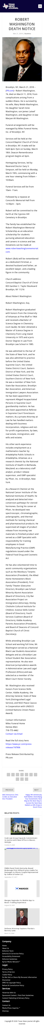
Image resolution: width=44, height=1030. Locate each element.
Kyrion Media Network (10, 962)
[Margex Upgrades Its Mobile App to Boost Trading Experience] (22, 888)
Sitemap (5, 1011)
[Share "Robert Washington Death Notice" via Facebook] (8, 774)
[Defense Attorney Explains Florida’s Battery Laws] (22, 916)
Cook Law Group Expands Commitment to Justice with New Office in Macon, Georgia (21, 840)
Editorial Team (8, 951)
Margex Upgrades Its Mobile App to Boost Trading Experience (19, 901)
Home (4, 946)
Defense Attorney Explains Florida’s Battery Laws (20, 929)
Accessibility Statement (11, 956)
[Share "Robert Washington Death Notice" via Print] (26, 779)
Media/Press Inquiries (10, 1008)
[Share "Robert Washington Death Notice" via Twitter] (13, 774)
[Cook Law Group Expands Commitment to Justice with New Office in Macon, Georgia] (22, 826)
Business (27, 33)
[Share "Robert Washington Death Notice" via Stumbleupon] (17, 779)
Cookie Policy (7, 975)
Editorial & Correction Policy (13, 954)
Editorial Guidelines (9, 959)
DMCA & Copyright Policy (11, 983)
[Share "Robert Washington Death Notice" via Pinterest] (26, 774)
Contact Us (6, 1005)
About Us (5, 948)
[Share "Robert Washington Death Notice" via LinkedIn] (31, 774)
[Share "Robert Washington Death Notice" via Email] (22, 779)
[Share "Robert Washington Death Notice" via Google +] (17, 774)
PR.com (9, 90)
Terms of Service (8, 972)
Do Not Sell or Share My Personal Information (19, 977)
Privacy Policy (7, 969)
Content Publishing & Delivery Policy (15, 998)
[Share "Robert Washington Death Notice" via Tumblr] (22, 774)
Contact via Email (14, 733)
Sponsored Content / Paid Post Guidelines (18, 995)
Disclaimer (6, 980)
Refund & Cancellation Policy (13, 985)
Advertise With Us (9, 993)
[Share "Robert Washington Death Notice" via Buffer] (35, 774)
